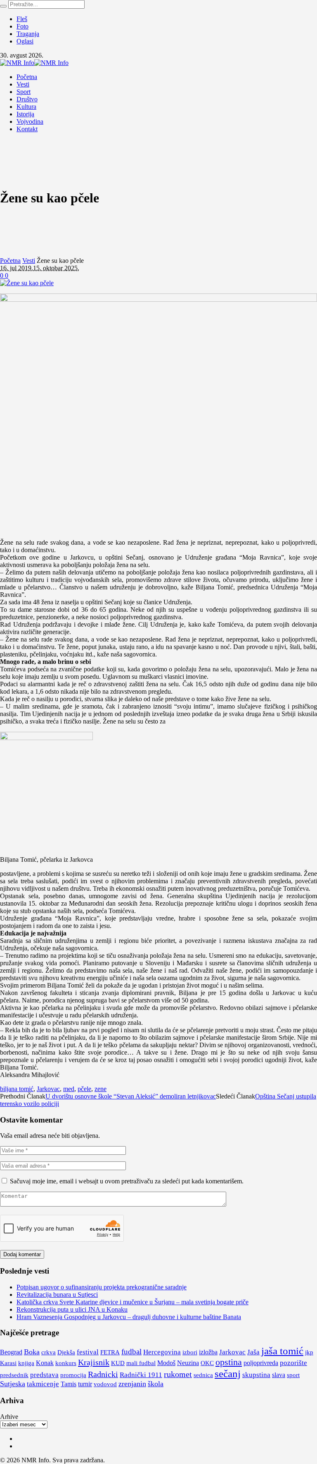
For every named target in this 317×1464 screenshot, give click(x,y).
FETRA (110, 1352)
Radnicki (103, 1374)
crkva (48, 1352)
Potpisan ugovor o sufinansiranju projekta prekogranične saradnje (102, 1287)
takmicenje (43, 1384)
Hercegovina (162, 1352)
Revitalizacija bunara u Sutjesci (57, 1294)
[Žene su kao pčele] (27, 282)
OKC (207, 1363)
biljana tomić (16, 1088)
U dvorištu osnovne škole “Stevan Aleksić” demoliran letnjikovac (130, 1096)
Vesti (28, 260)
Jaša (253, 1352)
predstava (44, 1375)
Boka (32, 1352)
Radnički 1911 (141, 1375)
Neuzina (188, 1363)
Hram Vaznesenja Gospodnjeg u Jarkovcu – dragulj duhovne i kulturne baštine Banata (129, 1316)
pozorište (293, 1362)
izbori (189, 1352)
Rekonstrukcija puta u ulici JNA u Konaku (72, 1309)
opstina (228, 1362)
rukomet (178, 1374)
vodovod (105, 1383)
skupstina (256, 1375)
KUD (118, 1363)
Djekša (66, 1352)
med (68, 1088)
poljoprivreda (261, 1362)
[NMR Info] (34, 62)
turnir (85, 1384)
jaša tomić (282, 1350)
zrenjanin (132, 1384)
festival (88, 1352)
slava (278, 1374)
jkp (309, 1352)
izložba (208, 1352)
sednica (203, 1374)
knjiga (26, 1363)
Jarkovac (48, 1088)
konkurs (65, 1363)
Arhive (9, 1416)
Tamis (68, 1383)
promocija (73, 1375)
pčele (84, 1088)
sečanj (228, 1373)
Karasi (8, 1362)
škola (155, 1384)
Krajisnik (93, 1362)
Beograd (11, 1352)
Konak (45, 1362)
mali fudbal (141, 1362)
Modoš (166, 1362)
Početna (10, 260)
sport (293, 1375)
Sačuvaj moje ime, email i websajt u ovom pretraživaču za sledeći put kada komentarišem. (127, 1181)
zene (100, 1088)
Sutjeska (12, 1384)
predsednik (14, 1374)
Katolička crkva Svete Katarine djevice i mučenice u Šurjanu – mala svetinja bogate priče (132, 1301)
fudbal (131, 1351)
